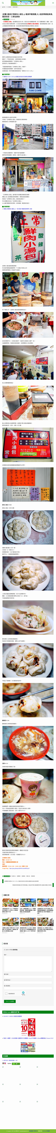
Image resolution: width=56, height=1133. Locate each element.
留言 (5, 954)
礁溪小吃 (28, 876)
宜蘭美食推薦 (6, 19)
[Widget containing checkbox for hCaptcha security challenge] (15, 993)
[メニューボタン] (53, 3)
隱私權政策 (31, 1131)
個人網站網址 (7, 985)
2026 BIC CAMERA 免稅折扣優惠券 (13, 1016)
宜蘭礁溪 (18, 876)
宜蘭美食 (23, 876)
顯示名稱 (6, 974)
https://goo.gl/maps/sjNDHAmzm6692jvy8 (19, 868)
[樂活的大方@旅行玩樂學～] (28, 3)
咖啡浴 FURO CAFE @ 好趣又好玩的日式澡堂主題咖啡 (18, 76)
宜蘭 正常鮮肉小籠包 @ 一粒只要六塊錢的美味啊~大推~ (18, 209)
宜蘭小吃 (14, 876)
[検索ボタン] (3, 3)
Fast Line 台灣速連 (46, 1131)
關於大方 (36, 1131)
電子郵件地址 (7, 980)
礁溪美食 (33, 876)
